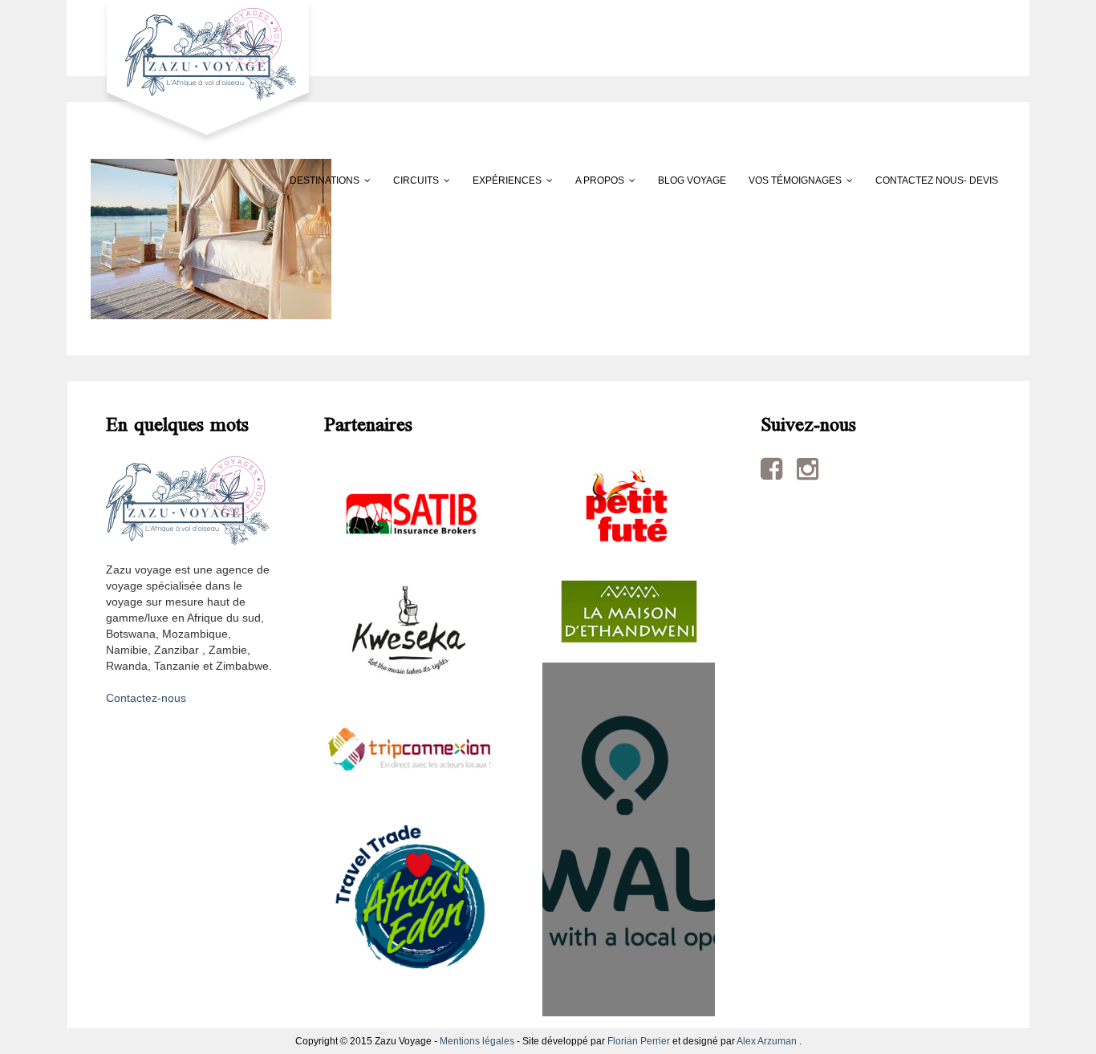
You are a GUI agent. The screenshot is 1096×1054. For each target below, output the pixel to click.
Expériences (507, 180)
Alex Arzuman (767, 1041)
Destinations (324, 180)
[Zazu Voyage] (203, 71)
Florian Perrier (638, 1041)
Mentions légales (477, 1041)
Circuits (416, 180)
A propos (599, 180)
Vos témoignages (795, 180)
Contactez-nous (146, 697)
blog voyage (692, 180)
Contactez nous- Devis (936, 180)
